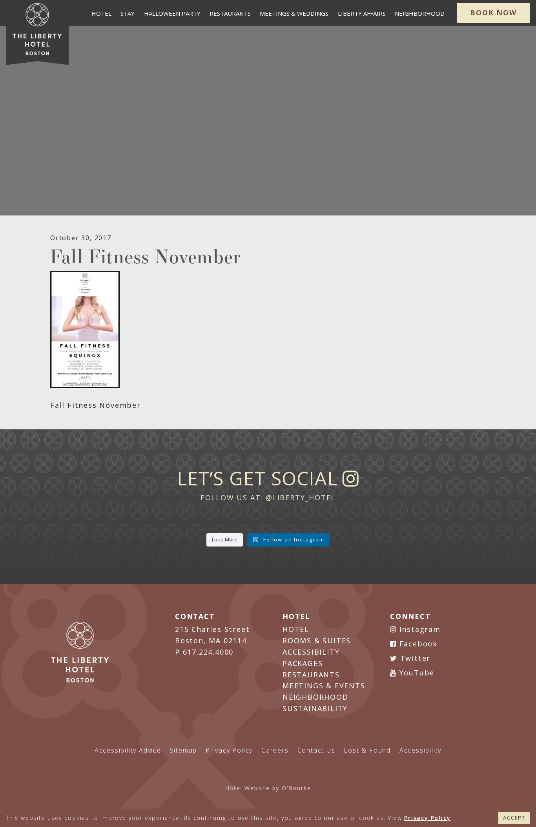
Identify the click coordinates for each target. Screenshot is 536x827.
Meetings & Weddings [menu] (294, 13)
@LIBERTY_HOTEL (300, 497)
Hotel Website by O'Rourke (268, 788)
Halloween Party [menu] (172, 13)
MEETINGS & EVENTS (324, 685)
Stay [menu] (127, 13)
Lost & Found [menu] (367, 750)
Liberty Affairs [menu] (362, 13)
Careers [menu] (275, 750)
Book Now (493, 12)
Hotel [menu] (101, 13)
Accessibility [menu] (420, 750)
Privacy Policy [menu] (229, 750)
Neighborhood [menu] (420, 13)
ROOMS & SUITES (317, 640)
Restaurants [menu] (230, 13)
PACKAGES (303, 663)
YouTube (415, 672)
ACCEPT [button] (514, 817)
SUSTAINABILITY (315, 708)
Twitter (413, 658)
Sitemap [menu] (183, 750)
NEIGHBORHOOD (315, 697)
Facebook (417, 643)
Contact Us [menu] (316, 750)
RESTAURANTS (311, 674)
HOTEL (296, 629)
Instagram (419, 629)
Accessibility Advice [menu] (128, 750)
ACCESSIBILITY (311, 652)
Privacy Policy (427, 818)
